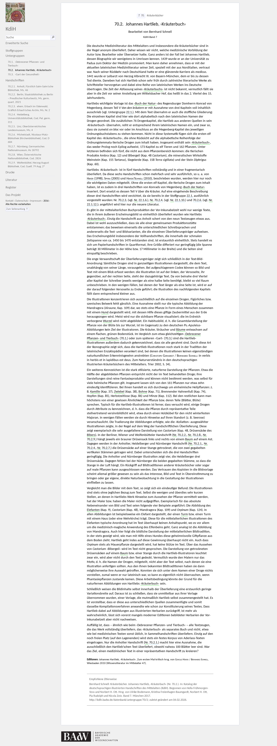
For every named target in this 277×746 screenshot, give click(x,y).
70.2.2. (182, 435)
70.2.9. (91, 439)
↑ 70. (141, 15)
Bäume (180, 329)
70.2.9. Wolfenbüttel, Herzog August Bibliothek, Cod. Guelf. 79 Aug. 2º (28, 164)
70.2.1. (197, 443)
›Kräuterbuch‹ (200, 142)
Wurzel (107, 321)
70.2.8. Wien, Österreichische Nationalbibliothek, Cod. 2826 (24, 156)
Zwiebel (119, 391)
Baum (189, 439)
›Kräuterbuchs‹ (153, 89)
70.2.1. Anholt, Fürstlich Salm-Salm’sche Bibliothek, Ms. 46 (30, 88)
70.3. (168, 338)
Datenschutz (21, 201)
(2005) (112, 178)
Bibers (91, 435)
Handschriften (15, 80)
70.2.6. (197, 200)
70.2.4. (158, 200)
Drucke (10, 172)
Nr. (136, 200)
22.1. (129, 112)
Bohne (142, 391)
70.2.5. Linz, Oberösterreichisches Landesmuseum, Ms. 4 (27, 128)
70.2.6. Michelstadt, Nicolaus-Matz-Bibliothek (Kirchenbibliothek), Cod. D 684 (28, 138)
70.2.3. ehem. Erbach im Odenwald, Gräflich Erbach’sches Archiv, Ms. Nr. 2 (29, 108)
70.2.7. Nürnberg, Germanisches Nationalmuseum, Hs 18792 (26, 148)
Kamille (95, 391)
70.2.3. (122, 200)
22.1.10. (180, 200)
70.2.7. (106, 448)
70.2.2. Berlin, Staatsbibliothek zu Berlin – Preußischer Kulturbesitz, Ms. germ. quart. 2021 (30, 98)
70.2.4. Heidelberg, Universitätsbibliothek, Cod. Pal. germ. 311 (29, 118)
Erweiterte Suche (17, 43)
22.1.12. (92, 204)
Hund (105, 312)
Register (11, 187)
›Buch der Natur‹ (145, 103)
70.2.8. (197, 435)
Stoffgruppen (14, 50)
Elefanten (93, 510)
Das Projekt (13, 195)
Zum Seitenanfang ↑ (17, 209)
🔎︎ (53, 37)
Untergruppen (15, 56)
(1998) (95, 178)
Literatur (11, 180)
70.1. (124, 338)
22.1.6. (142, 200)
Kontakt (9, 201)
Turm (184, 514)
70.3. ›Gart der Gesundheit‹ (24, 74)
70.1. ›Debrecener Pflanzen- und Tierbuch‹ (26, 64)
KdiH (11, 29)
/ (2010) (139, 178)
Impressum (36, 201)
